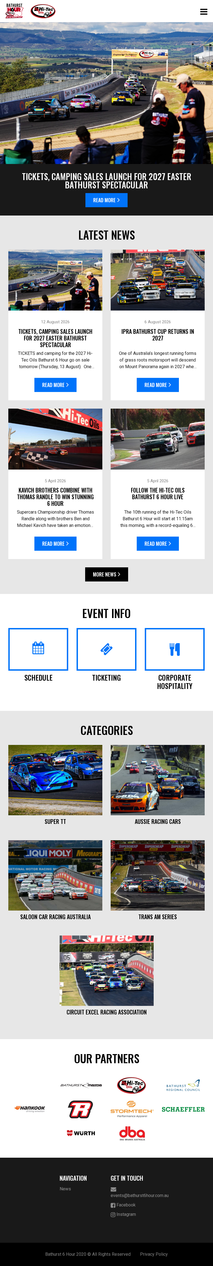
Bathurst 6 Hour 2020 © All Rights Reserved (88, 1254)
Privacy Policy (154, 1254)
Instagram (125, 1214)
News (65, 1188)
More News (104, 574)
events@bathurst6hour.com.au (132, 1195)
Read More (104, 200)
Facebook (125, 1205)
